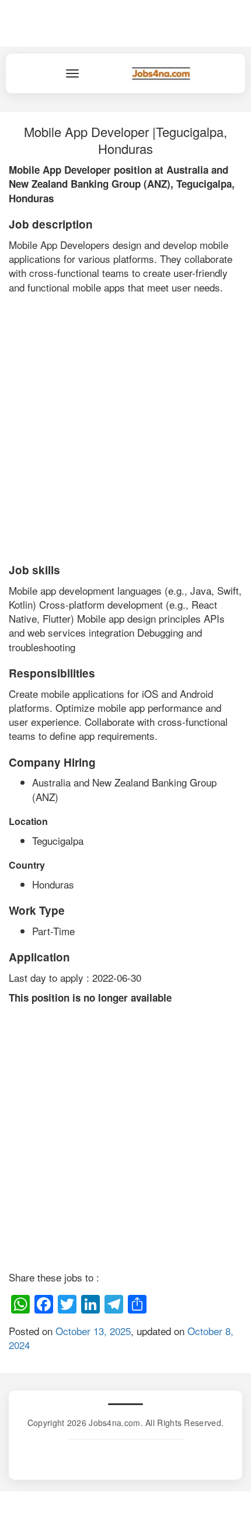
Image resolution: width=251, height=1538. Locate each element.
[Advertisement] (125, 425)
